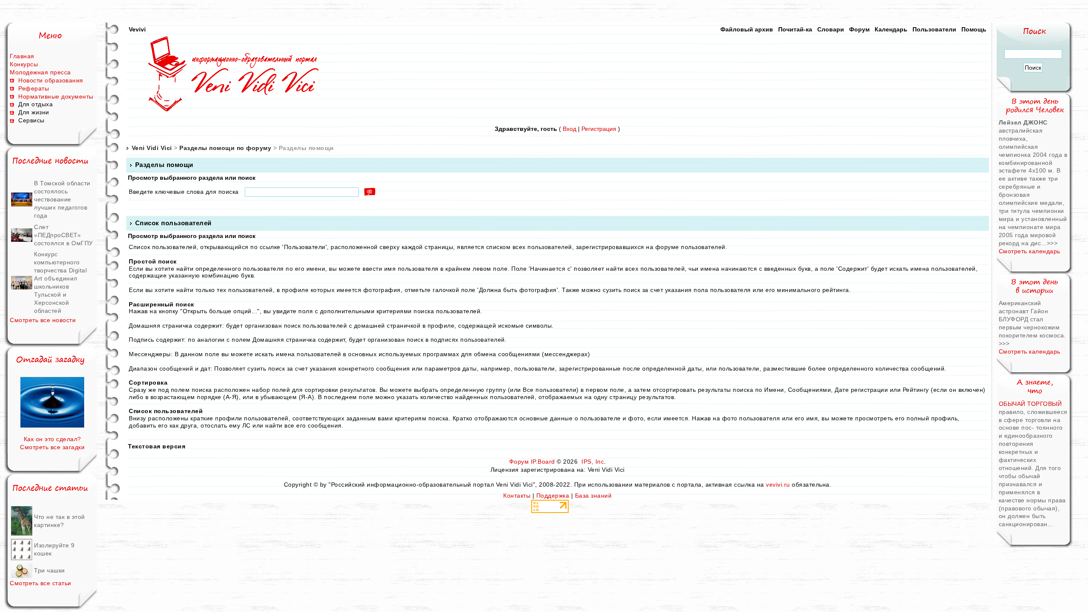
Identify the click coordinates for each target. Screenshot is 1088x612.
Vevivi (137, 29)
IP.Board (543, 461)
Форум (859, 29)
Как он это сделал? (52, 439)
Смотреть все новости (43, 320)
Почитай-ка (795, 29)
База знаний (593, 495)
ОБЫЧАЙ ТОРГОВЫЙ (1030, 403)
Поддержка (553, 495)
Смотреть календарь (1029, 251)
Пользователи (934, 29)
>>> (1052, 243)
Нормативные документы (56, 96)
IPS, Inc (592, 461)
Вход (569, 128)
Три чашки (49, 570)
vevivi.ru (778, 484)
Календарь (891, 29)
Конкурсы (24, 64)
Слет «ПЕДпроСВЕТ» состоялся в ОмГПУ (63, 235)
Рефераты (33, 88)
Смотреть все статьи (40, 583)
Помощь (973, 29)
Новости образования (50, 80)
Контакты (516, 495)
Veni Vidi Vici (152, 147)
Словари (830, 29)
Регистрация (598, 128)
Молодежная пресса (40, 72)
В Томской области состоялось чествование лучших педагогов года (62, 199)
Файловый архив (746, 29)
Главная (22, 56)
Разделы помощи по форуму (225, 147)
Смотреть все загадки (52, 447)
